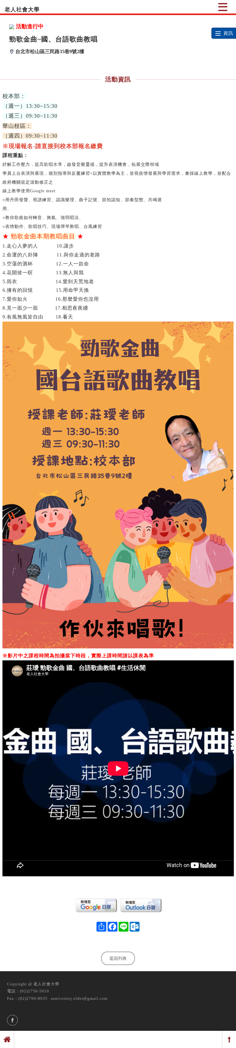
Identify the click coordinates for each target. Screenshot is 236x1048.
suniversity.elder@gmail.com (79, 998)
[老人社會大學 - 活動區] (223, 7)
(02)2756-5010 (34, 991)
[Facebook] (12, 1020)
